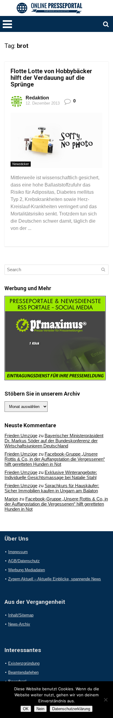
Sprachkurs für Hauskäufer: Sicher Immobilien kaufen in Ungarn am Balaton (52, 488)
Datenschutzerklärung (71, 709)
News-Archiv (19, 624)
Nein (40, 709)
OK (26, 709)
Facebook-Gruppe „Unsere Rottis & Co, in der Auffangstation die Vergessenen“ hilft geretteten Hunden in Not (55, 459)
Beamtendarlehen (23, 672)
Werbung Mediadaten (26, 570)
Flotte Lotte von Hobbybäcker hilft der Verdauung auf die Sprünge (51, 77)
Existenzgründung (23, 663)
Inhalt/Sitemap (20, 615)
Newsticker (20, 164)
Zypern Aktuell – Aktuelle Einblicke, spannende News (54, 579)
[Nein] (105, 700)
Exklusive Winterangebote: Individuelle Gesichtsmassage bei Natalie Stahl (51, 475)
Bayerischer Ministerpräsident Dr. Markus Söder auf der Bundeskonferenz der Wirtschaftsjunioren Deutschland (54, 440)
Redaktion (37, 97)
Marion (11, 498)
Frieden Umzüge (21, 435)
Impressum (18, 552)
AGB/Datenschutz (24, 561)
